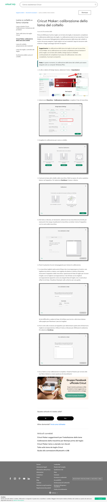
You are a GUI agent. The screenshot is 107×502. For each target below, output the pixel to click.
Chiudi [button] (100, 498)
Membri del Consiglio (60, 467)
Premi (38, 477)
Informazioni (40, 472)
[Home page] (10, 4)
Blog (38, 480)
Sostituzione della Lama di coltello (24, 55)
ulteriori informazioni (18, 500)
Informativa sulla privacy (43, 469)
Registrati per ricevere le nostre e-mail (87, 479)
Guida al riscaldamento (60, 489)
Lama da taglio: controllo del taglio (25, 50)
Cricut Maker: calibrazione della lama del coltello (24, 39)
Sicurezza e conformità (60, 477)
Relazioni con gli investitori (44, 485)
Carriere (39, 482)
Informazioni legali (42, 467)
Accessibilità (57, 480)
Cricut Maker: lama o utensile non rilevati (53, 444)
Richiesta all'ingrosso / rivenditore (60, 486)
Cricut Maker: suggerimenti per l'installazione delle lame (59, 437)
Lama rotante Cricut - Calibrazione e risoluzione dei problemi (25, 28)
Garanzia (56, 475)
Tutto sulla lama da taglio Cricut (24, 34)
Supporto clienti (20, 12)
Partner (39, 464)
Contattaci (40, 475)
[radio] (45, 418)
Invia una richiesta (58, 424)
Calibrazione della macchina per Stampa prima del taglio (60, 441)
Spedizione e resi (58, 469)
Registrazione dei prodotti (44, 488)
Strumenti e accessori (31, 12)
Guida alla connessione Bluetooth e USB (53, 451)
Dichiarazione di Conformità (62, 482)
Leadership (57, 464)
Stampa (85, 12)
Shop (55, 472)
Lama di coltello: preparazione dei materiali (24, 45)
